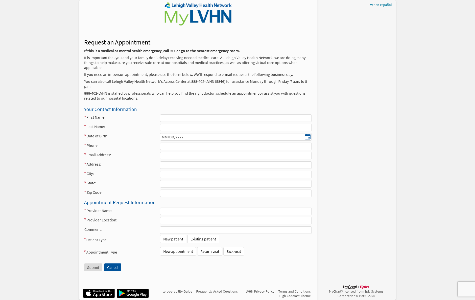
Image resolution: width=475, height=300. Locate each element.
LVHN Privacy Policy (260, 291)
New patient (173, 238)
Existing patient (203, 238)
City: (90, 173)
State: (91, 182)
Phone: (92, 145)
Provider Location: (102, 219)
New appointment (178, 251)
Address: (94, 164)
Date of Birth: (97, 135)
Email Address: (99, 154)
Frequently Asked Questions (217, 291)
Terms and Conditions (294, 291)
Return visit (209, 251)
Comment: (93, 229)
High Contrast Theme (295, 296)
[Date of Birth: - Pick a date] (308, 137)
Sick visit (234, 251)
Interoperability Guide (176, 291)
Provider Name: (99, 210)
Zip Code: (94, 192)
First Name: (96, 117)
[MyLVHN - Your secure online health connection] (198, 14)
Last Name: (96, 126)
